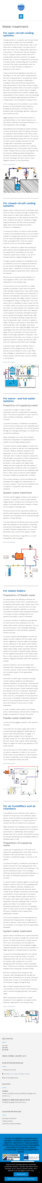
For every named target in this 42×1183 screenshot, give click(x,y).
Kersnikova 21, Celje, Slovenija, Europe (16, 1074)
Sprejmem (21, 1174)
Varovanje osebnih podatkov (11, 1124)
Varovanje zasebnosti (9, 1118)
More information (9, 164)
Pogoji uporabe (7, 1121)
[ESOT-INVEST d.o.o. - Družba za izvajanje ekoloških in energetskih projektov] (21, 7)
